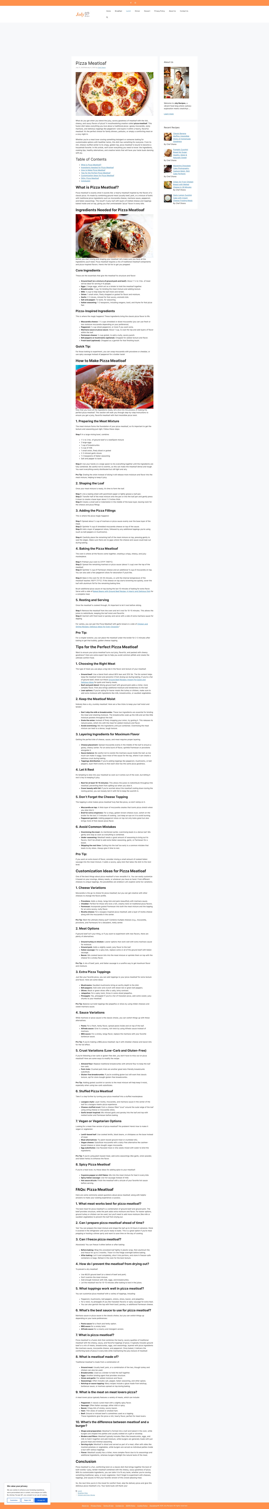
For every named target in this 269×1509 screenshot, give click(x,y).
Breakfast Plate (83, 1493)
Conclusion (85, 181)
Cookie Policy (142, 1506)
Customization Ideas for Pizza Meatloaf (97, 175)
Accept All (41, 1500)
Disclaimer (154, 1506)
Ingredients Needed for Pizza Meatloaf (97, 167)
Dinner (137, 11)
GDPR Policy (130, 1506)
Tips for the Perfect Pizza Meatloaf (95, 173)
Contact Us (184, 11)
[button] (107, 17)
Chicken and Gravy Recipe (86, 1495)
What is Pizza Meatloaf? (91, 165)
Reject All (27, 1500)
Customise (13, 1500)
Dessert (147, 11)
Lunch (128, 11)
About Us (172, 11)
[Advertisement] (134, 38)
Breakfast (118, 11)
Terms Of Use (108, 1506)
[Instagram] (135, 3)
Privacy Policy (159, 11)
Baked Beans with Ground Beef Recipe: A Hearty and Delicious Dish (121, 591)
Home (108, 11)
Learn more (169, 114)
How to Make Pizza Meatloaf (93, 170)
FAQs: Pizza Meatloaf (90, 178)
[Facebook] (131, 3)
